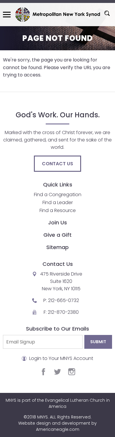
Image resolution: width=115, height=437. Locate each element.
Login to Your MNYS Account (60, 358)
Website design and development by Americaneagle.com (57, 426)
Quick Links (57, 184)
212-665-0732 (63, 300)
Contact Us (57, 163)
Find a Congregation (57, 194)
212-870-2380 (63, 312)
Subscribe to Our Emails (57, 328)
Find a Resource (58, 210)
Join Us (57, 222)
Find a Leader (57, 202)
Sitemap (57, 247)
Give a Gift (57, 234)
